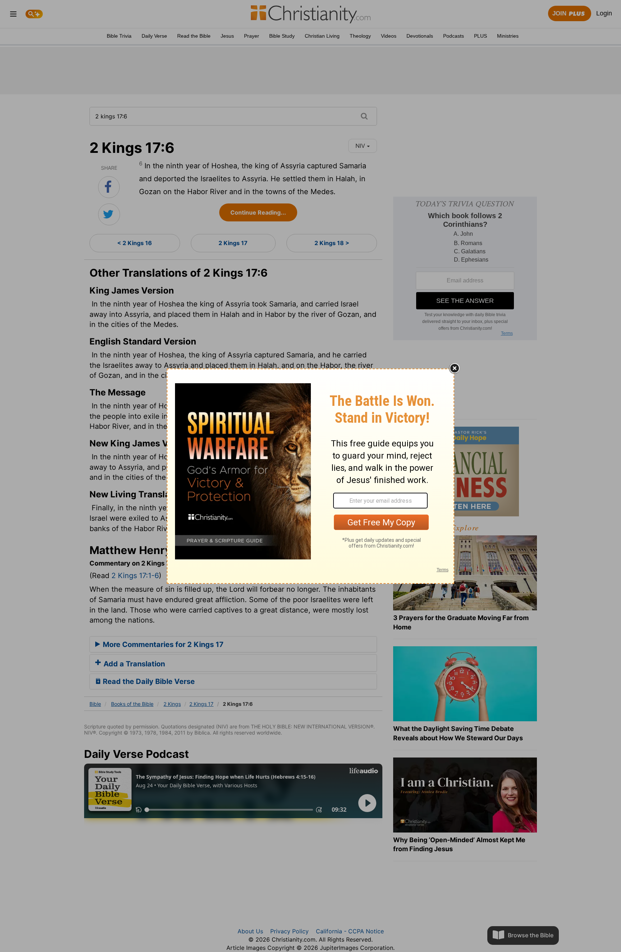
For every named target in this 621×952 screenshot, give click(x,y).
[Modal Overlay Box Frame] (310, 476)
